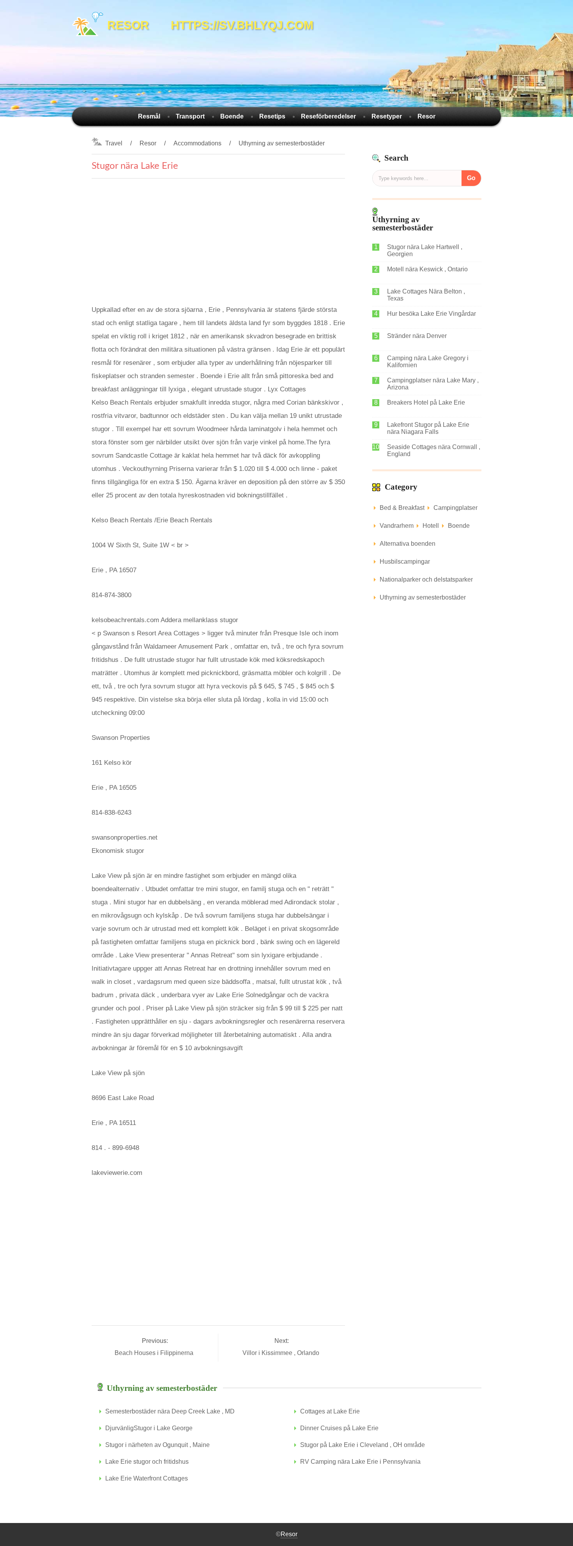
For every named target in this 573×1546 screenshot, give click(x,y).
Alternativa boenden (407, 543)
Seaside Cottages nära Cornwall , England (433, 450)
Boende (232, 116)
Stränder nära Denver (417, 336)
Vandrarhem (397, 525)
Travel (113, 143)
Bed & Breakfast (402, 507)
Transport (190, 116)
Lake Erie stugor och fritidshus (147, 1461)
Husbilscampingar (405, 561)
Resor (426, 116)
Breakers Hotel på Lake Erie (426, 402)
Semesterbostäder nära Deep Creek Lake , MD (170, 1411)
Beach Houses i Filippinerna (155, 1353)
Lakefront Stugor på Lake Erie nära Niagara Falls (428, 428)
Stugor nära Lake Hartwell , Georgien (424, 250)
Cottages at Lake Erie (330, 1411)
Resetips (272, 116)
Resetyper (386, 116)
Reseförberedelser (328, 116)
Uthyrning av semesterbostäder (282, 143)
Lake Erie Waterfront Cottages (146, 1478)
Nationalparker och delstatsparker (426, 579)
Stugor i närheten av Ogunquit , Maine (157, 1445)
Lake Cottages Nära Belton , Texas (426, 295)
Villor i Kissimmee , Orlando (281, 1353)
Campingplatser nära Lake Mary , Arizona (433, 384)
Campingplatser (455, 507)
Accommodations (197, 143)
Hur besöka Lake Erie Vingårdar (431, 313)
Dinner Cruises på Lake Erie (339, 1428)
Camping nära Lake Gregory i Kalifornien (428, 361)
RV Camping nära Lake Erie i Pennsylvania (360, 1461)
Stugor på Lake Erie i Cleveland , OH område (362, 1445)
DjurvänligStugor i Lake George (149, 1428)
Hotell (431, 525)
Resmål (149, 116)
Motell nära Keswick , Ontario (427, 269)
